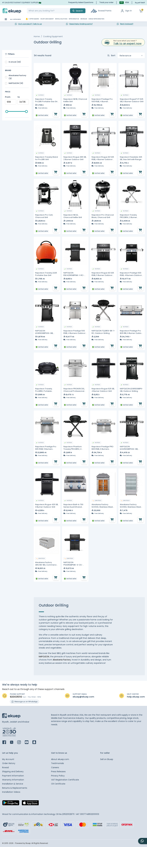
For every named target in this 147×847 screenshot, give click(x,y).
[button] (124, 2)
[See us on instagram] (21, 742)
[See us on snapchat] (36, 742)
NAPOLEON (44, 656)
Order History (8, 763)
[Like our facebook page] (6, 742)
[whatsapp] (142, 841)
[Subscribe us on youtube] (28, 742)
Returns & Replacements (14, 787)
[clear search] (69, 10)
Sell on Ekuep (106, 759)
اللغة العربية (140, 3)
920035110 (16, 697)
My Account (8, 759)
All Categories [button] (15, 19)
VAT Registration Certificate (65, 779)
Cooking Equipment (53, 36)
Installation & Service (12, 783)
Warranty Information (13, 779)
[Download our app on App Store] (30, 803)
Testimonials (57, 763)
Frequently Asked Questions (80, 2)
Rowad (5, 767)
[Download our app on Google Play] (10, 803)
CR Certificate (58, 783)
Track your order (106, 2)
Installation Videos (11, 792)
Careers (55, 767)
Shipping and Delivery (13, 771)
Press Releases (58, 771)
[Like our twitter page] (13, 742)
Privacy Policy (58, 775)
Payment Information (13, 775)
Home (37, 36)
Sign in (128, 10)
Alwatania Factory (62, 659)
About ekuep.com (60, 759)
